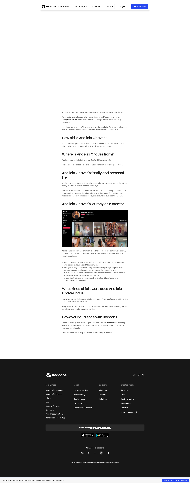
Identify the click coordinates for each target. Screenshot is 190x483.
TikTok (74, 119)
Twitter (84, 119)
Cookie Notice (39, 480)
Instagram (66, 119)
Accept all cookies (181, 480)
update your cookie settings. (55, 480)
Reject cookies (168, 480)
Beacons (110, 322)
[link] (49, 6)
